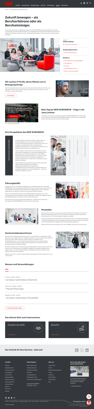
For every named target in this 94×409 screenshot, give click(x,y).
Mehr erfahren (12, 334)
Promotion (66, 66)
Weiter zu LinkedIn (87, 350)
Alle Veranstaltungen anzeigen (14, 308)
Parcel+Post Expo (15, 288)
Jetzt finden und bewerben (70, 44)
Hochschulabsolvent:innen (70, 68)
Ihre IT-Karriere (10, 95)
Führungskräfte (68, 63)
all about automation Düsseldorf (22, 297)
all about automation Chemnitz (21, 279)
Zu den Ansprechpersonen (70, 52)
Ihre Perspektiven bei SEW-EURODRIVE (73, 60)
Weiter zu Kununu (77, 350)
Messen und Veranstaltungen (71, 71)
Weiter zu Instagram (82, 350)
